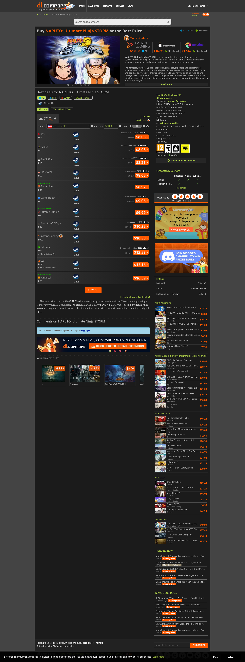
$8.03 (141, 136)
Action (171, 101)
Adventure (181, 101)
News (130, 6)
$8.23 (141, 162)
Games (82, 6)
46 (41, 137)
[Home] (37, 14)
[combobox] (68, 126)
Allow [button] (231, 657)
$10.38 (140, 238)
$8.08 (141, 149)
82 (41, 250)
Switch (67, 97)
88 (41, 176)
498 (41, 240)
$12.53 (140, 252)
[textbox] (58, 126)
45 (41, 163)
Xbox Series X (84, 97)
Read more (166, 84)
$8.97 (141, 187)
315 (41, 264)
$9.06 (141, 200)
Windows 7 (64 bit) (169, 123)
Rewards (120, 6)
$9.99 (141, 212)
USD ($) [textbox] (109, 126)
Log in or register (196, 6)
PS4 (54, 97)
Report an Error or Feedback (134, 297)
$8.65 (141, 175)
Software (107, 6)
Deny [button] (215, 657)
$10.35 (140, 226)
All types (43, 109)
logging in (85, 330)
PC (43, 97)
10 (41, 190)
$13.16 (140, 264)
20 (41, 281)
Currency (98, 126)
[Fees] (137, 126)
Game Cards (93, 6)
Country (41, 126)
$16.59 (140, 278)
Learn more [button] (158, 657)
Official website (164, 98)
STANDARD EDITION (61, 109)
